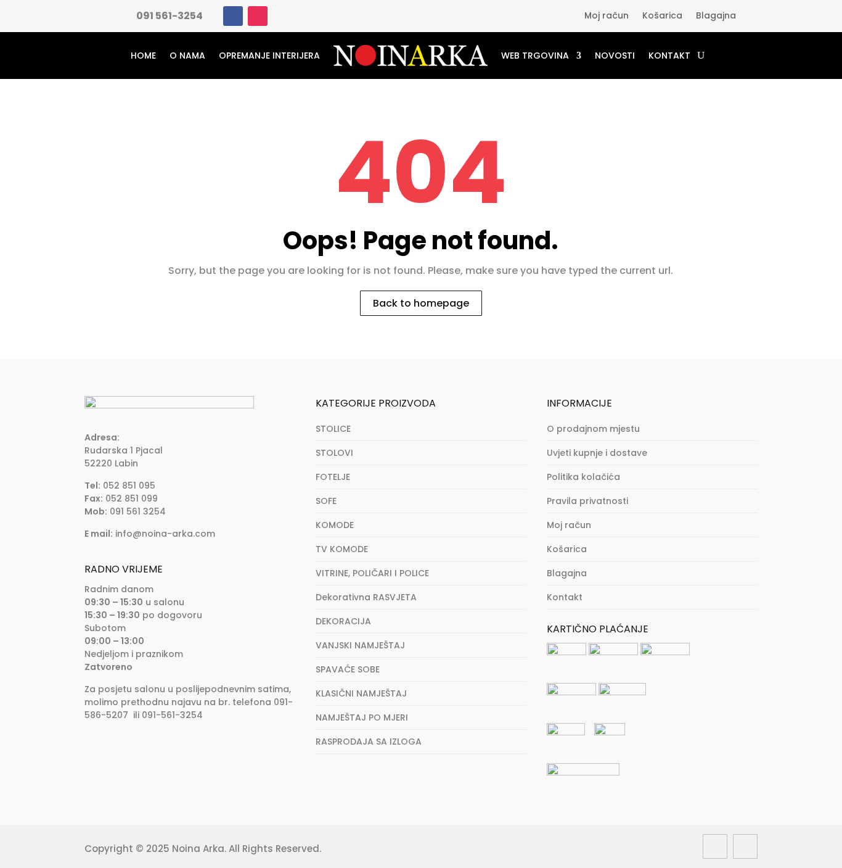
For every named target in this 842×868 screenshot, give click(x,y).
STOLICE (333, 429)
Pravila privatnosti (587, 501)
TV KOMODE (342, 549)
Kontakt (669, 55)
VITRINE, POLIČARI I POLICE (372, 573)
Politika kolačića (583, 477)
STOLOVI (334, 453)
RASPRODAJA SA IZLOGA (369, 741)
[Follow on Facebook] (233, 16)
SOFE (326, 501)
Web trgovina (535, 55)
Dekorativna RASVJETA (366, 597)
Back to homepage (421, 303)
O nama (187, 55)
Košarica (662, 16)
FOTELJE (333, 477)
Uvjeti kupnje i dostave (597, 453)
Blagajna (716, 16)
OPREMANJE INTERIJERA (269, 55)
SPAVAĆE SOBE (348, 669)
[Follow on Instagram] (258, 16)
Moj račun (606, 16)
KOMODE (335, 525)
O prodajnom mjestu (593, 429)
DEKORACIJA (343, 621)
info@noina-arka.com (165, 533)
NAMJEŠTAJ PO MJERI (362, 717)
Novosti (615, 55)
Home (143, 55)
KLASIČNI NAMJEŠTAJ (361, 693)
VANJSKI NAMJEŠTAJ (360, 645)
